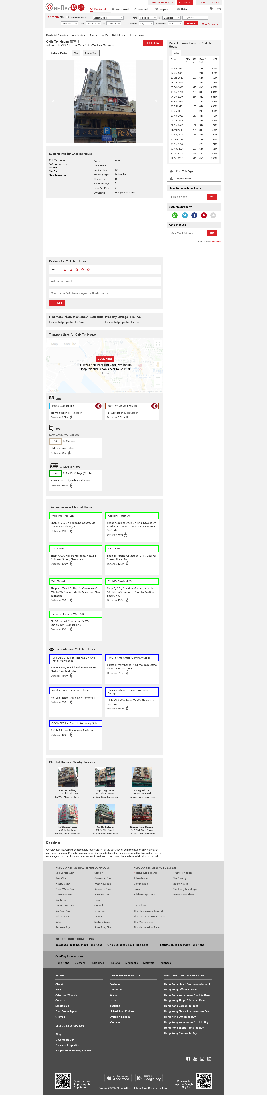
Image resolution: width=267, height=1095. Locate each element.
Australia (115, 984)
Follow (153, 43)
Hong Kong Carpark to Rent (181, 1006)
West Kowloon (102, 883)
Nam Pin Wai (101, 894)
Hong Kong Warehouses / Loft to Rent (187, 995)
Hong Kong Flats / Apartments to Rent (187, 984)
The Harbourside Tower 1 (148, 927)
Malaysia (148, 963)
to (160, 17)
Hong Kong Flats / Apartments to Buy (186, 1011)
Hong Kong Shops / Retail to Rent (184, 1000)
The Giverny (180, 878)
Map (76, 53)
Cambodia (116, 989)
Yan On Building (105, 827)
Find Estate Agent (66, 1011)
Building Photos (59, 53)
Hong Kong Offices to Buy (180, 1017)
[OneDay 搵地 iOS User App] (118, 1078)
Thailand (114, 963)
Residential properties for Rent (122, 322)
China (113, 995)
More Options (209, 24)
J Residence (141, 878)
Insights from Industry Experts (73, 1050)
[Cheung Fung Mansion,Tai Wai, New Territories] (142, 814)
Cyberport (100, 911)
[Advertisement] (104, 227)
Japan (113, 1000)
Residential (100, 9)
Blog (58, 1034)
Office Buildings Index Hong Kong (128, 945)
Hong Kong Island (145, 873)
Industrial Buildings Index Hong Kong (181, 945)
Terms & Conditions (145, 1088)
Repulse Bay (63, 927)
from (82, 23)
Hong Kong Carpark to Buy (180, 1033)
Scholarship (62, 1006)
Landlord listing (78, 17)
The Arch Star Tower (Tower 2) (151, 916)
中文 (219, 9)
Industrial (143, 9)
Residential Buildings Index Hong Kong (78, 945)
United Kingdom (120, 1017)
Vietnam (80, 963)
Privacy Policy (161, 1088)
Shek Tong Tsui (102, 927)
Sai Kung (61, 900)
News (58, 989)
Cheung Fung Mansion (142, 827)
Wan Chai (61, 878)
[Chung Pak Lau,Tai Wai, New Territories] (142, 777)
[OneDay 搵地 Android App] (149, 1078)
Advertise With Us (66, 995)
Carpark (163, 9)
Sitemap (60, 1017)
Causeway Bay (102, 878)
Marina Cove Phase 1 (185, 894)
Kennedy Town (103, 889)
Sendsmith (215, 241)
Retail (184, 9)
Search (191, 23)
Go (212, 196)
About (59, 984)
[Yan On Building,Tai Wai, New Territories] (105, 814)
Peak (97, 900)
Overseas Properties (161, 2)
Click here (105, 358)
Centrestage (141, 883)
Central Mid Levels (66, 905)
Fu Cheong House (67, 827)
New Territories (182, 873)
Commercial (122, 9)
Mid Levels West (65, 873)
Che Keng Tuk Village (185, 889)
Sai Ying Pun (63, 911)
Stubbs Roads (102, 922)
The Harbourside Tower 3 (148, 911)
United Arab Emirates (122, 1011)
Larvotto (138, 889)
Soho (58, 922)
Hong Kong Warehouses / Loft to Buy (186, 1022)
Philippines (97, 963)
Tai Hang (99, 916)
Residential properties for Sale (66, 322)
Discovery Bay (64, 894)
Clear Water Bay (65, 889)
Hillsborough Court (144, 894)
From (134, 17)
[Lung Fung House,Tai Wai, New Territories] (105, 777)
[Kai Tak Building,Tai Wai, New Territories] (67, 777)
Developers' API (65, 1039)
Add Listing (185, 2)
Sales (176, 53)
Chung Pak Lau (142, 790)
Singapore (131, 963)
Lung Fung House (104, 790)
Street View (91, 53)
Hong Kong (62, 963)
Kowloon (140, 905)
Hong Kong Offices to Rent (180, 989)
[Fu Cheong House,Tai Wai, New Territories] (67, 814)
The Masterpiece (143, 922)
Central (98, 905)
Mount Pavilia (180, 883)
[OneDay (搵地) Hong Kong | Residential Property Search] (65, 6)
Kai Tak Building (67, 790)
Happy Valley (63, 883)
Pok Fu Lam (62, 916)
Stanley (98, 873)
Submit (57, 303)
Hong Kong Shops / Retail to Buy (184, 1027)
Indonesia (166, 963)
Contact (60, 1000)
